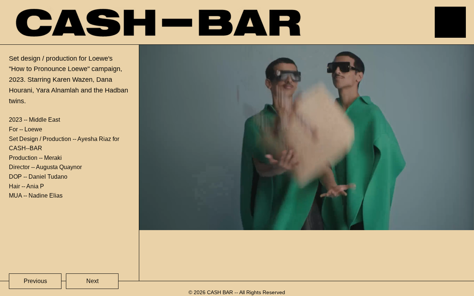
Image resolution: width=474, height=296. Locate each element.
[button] (461, 221)
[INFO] (444, 22)
